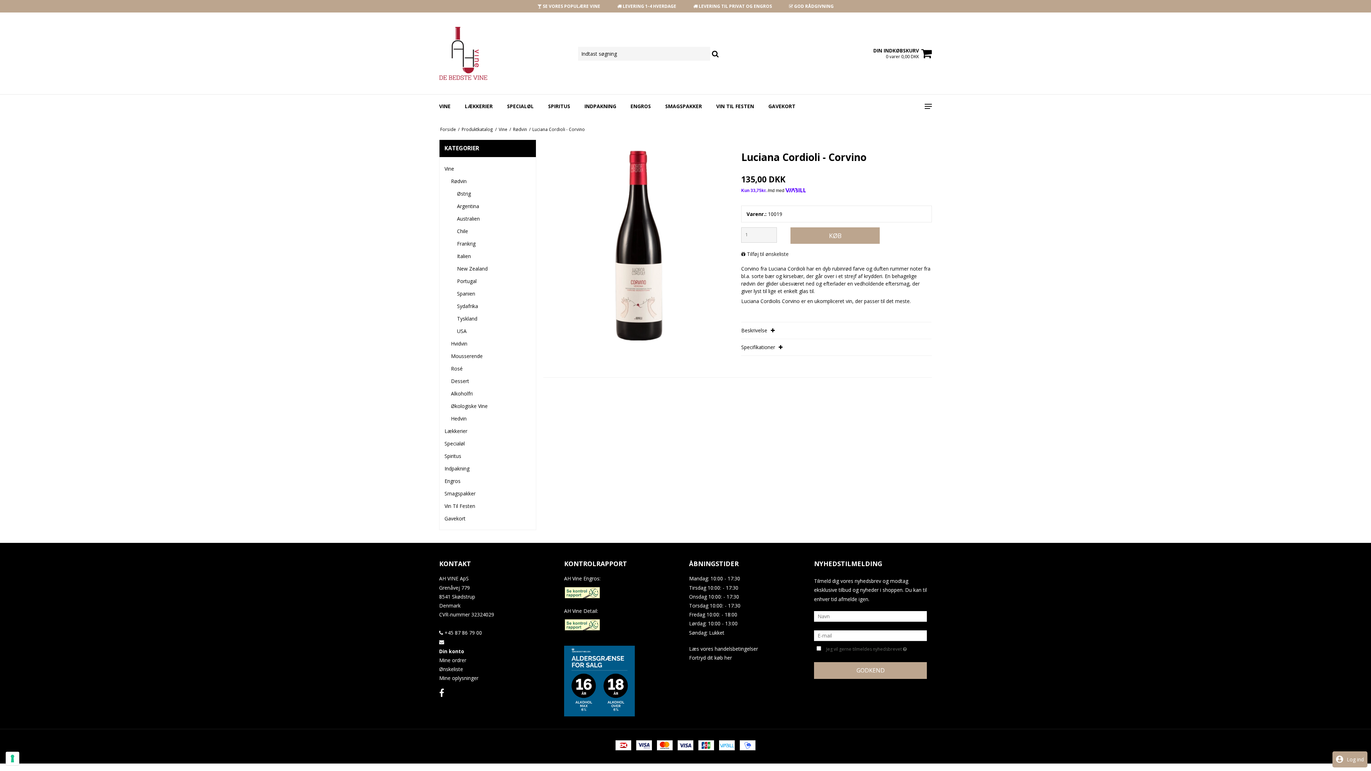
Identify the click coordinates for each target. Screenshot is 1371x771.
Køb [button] (835, 235)
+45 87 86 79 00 (462, 632)
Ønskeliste (451, 669)
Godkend (871, 670)
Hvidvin (459, 343)
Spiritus (559, 106)
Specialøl (520, 106)
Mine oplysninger (458, 678)
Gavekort (781, 106)
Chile (462, 231)
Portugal (467, 281)
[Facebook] (441, 693)
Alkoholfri (462, 393)
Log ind (1355, 759)
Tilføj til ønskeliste (768, 254)
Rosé (457, 368)
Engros (641, 106)
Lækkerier (479, 106)
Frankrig (466, 243)
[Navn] (870, 616)
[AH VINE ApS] (471, 53)
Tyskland (467, 318)
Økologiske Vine (469, 406)
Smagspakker (683, 106)
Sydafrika (467, 306)
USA (462, 331)
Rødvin (459, 181)
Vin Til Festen (735, 106)
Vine (445, 106)
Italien (464, 256)
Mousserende (467, 356)
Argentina (468, 206)
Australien (468, 218)
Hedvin (459, 418)
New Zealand (472, 268)
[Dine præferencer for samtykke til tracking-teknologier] (12, 758)
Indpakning (600, 106)
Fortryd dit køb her (710, 657)
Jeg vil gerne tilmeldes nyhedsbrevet (865, 648)
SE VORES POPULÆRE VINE (571, 6)
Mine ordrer (452, 660)
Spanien (466, 293)
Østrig (464, 193)
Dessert (460, 381)
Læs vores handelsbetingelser (723, 648)
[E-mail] (870, 635)
